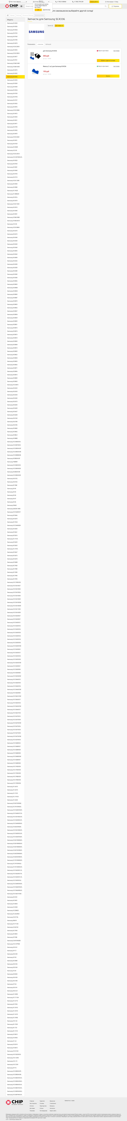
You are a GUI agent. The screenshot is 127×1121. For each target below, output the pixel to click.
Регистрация (110, 1)
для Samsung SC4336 (50, 51)
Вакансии (52, 1101)
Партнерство (43, 1106)
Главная (32, 1101)
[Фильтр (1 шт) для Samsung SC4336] (35, 72)
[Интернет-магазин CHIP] (11, 6)
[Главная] (7, 15)
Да (38, 9)
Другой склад (46, 9)
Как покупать (33, 1103)
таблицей (48, 44)
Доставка (32, 1108)
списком (40, 44)
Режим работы (94, 1)
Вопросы (52, 1106)
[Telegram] (69, 1104)
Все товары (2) (59, 25)
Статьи (41, 1108)
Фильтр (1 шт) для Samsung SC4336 (54, 66)
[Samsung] (36, 31)
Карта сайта (53, 1110)
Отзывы (42, 1103)
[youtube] (73, 1104)
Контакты (52, 1108)
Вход (117, 1)
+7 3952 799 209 (78, 1)
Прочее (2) (50, 25)
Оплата (32, 1106)
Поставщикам (43, 1110)
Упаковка (32, 1110)
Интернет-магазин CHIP (14, 1102)
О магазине (53, 1103)
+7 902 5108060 (61, 1)
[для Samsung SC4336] (35, 56)
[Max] (66, 1104)
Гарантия (42, 1101)
